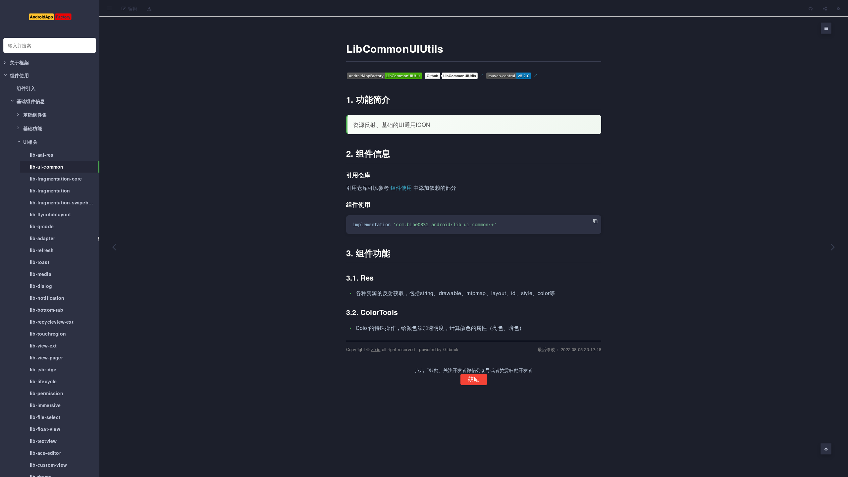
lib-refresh (42, 250)
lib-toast (39, 262)
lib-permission (46, 393)
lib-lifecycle (43, 381)
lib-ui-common (47, 166)
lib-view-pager (46, 357)
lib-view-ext (43, 345)
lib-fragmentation (50, 190)
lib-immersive (45, 405)
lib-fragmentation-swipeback (63, 202)
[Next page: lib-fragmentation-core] (833, 247)
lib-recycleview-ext (52, 321)
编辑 (131, 8)
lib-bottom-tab (46, 309)
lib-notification (47, 297)
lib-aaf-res (41, 154)
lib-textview (43, 441)
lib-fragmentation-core (56, 178)
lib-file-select (45, 417)
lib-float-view (45, 429)
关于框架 (19, 62)
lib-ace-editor (45, 453)
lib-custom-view (48, 464)
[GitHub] (811, 8)
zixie (375, 349)
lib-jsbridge (43, 369)
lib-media (40, 274)
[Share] (825, 8)
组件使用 (401, 187)
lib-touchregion (48, 333)
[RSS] (838, 8)
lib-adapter (42, 238)
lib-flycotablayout (50, 214)
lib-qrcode (42, 226)
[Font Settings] (149, 8)
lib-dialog (41, 286)
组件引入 (26, 88)
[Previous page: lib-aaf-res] (114, 247)
